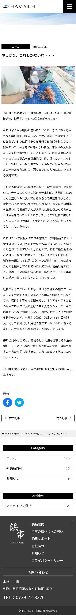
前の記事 (14, 418)
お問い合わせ (38, 572)
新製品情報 (38, 468)
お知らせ (38, 478)
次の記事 (61, 418)
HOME (5, 433)
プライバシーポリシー (47, 560)
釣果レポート (40, 538)
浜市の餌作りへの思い (47, 531)
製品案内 (37, 524)
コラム (38, 458)
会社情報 (37, 545)
